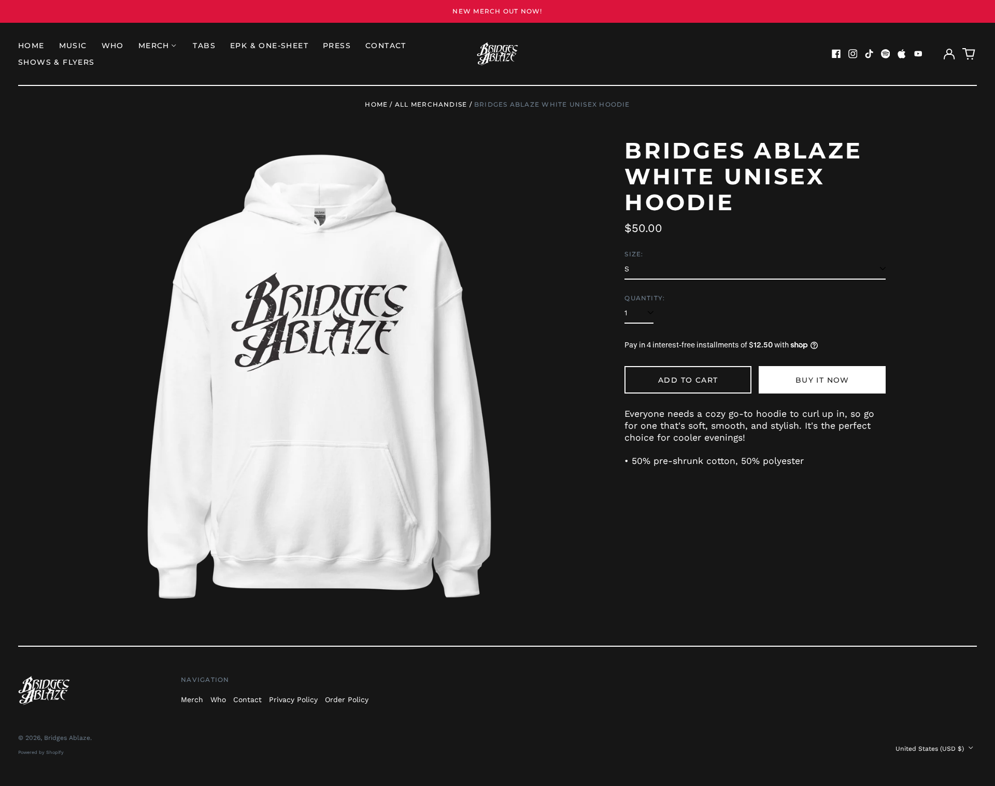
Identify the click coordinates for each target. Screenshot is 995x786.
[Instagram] (853, 54)
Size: (633, 254)
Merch (192, 699)
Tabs (204, 45)
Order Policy (346, 699)
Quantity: (644, 298)
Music (73, 45)
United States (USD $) (930, 748)
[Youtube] (918, 54)
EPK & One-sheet (269, 45)
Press (337, 45)
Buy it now (822, 380)
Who (113, 45)
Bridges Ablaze (67, 737)
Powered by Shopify (41, 752)
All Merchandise (431, 104)
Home (31, 45)
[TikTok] (869, 54)
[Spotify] (885, 54)
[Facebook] (836, 54)
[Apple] (901, 54)
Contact (385, 45)
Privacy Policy (293, 699)
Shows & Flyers (56, 62)
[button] (969, 54)
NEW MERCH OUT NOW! (497, 11)
